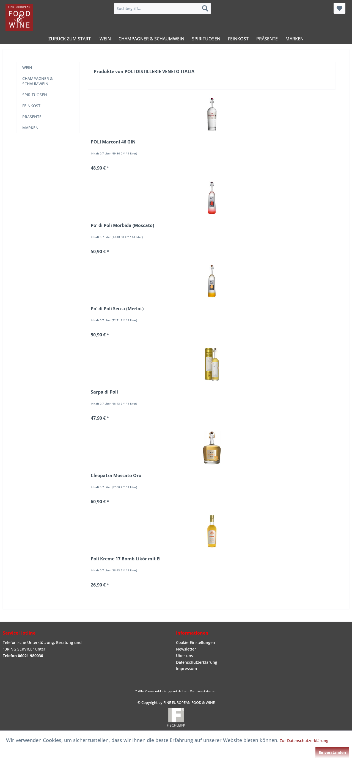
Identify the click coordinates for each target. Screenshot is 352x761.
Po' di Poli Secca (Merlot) (117, 309)
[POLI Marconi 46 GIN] (212, 114)
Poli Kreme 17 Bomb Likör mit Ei (126, 559)
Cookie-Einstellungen (195, 642)
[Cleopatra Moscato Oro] (212, 447)
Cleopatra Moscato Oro (116, 475)
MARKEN (30, 127)
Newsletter (186, 649)
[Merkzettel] (339, 8)
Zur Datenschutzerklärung (304, 740)
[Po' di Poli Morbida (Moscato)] (212, 197)
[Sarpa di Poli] (212, 364)
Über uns (184, 655)
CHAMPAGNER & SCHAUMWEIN (37, 81)
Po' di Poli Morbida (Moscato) (122, 225)
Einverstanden (332, 752)
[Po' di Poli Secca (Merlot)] (212, 281)
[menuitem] (162, 8)
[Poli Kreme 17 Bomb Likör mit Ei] (212, 531)
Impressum (186, 668)
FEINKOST (31, 105)
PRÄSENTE (32, 116)
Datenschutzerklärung (196, 662)
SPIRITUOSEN (34, 94)
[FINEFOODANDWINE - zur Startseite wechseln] (19, 17)
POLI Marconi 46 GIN (113, 142)
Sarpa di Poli (104, 392)
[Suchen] (205, 8)
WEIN (27, 67)
